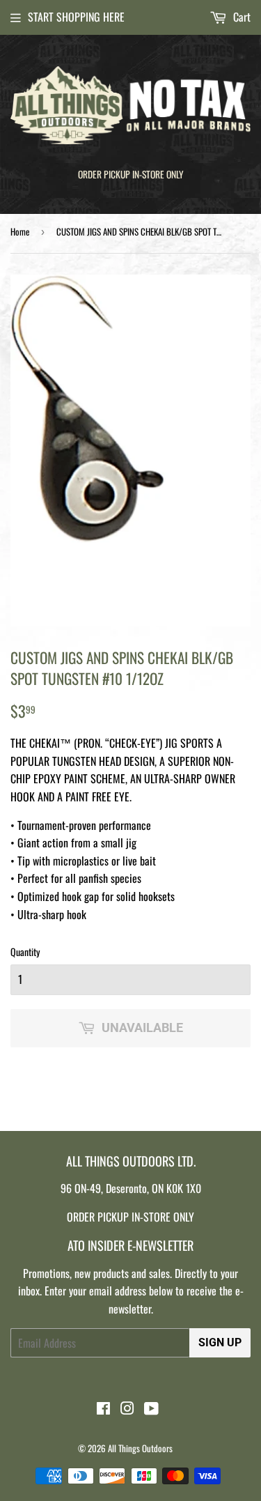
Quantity (25, 951)
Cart (240, 16)
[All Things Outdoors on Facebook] (103, 1409)
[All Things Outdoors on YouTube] (151, 1409)
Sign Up (220, 1342)
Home (19, 231)
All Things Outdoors (140, 1448)
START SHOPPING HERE (76, 16)
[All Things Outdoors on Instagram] (127, 1409)
